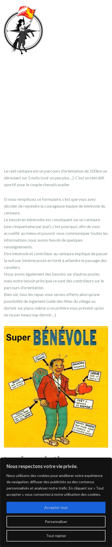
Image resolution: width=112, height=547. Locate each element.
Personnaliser (56, 521)
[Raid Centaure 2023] (23, 29)
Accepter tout (56, 507)
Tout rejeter (56, 535)
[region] (56, 502)
